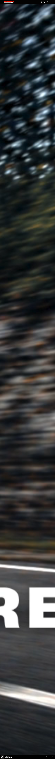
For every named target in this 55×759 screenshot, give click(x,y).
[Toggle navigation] (50, 2)
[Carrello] (44, 2)
